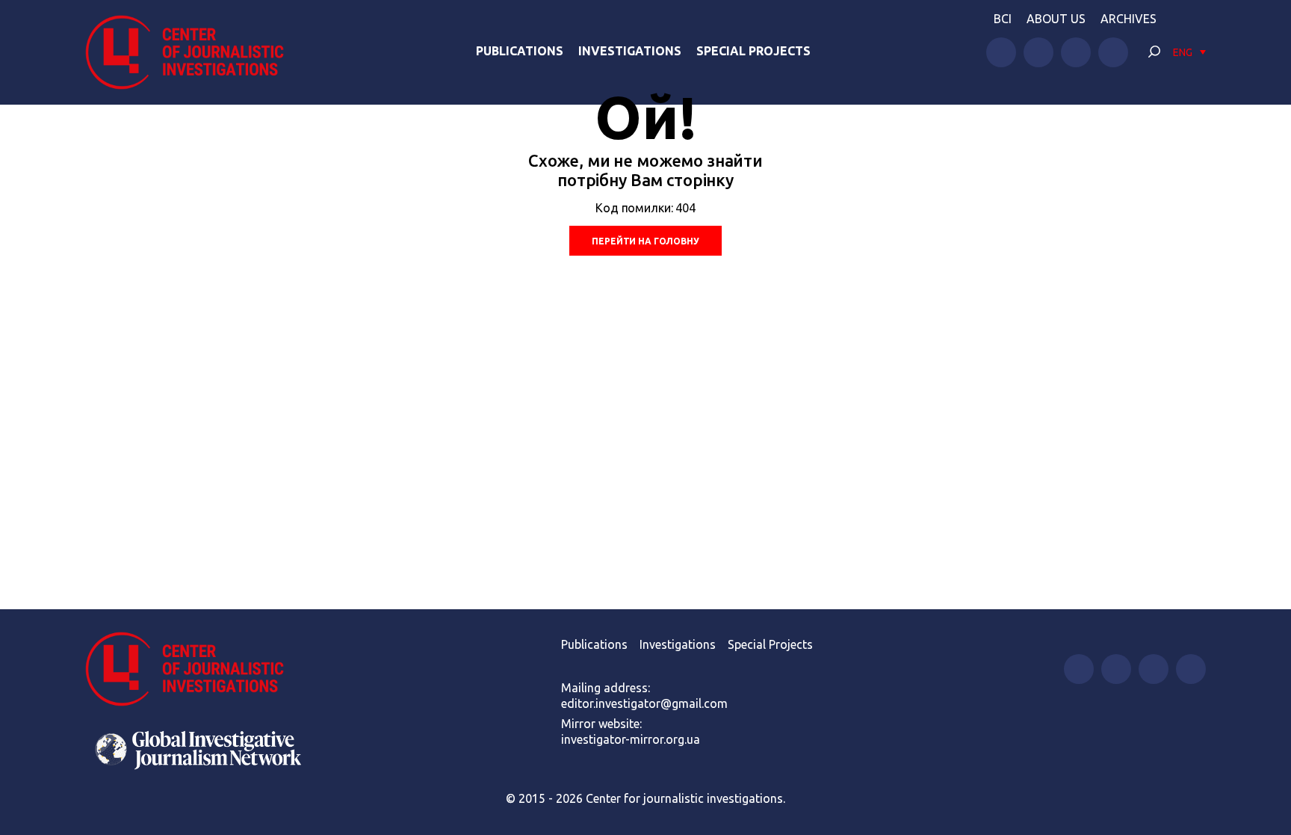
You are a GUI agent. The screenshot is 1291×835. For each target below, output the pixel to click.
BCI (1003, 18)
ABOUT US (1056, 18)
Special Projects (753, 51)
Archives (1128, 18)
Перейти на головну (645, 241)
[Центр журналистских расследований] (192, 52)
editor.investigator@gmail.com (644, 703)
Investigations (629, 51)
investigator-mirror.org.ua (630, 739)
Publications (519, 51)
